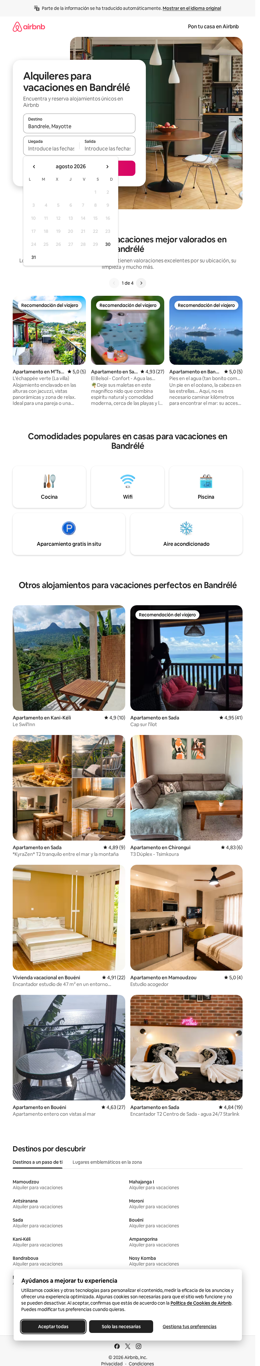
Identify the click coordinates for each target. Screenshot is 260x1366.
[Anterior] (114, 283)
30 (108, 244)
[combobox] (79, 126)
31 (33, 257)
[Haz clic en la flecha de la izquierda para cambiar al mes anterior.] (34, 167)
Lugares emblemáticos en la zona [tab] (107, 1162)
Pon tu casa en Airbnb (213, 26)
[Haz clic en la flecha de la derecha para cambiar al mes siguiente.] (107, 167)
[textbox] (51, 148)
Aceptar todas (53, 1326)
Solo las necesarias (120, 1326)
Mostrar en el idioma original (192, 8)
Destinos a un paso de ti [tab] (37, 1162)
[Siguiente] (141, 283)
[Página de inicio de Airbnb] (29, 27)
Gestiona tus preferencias (190, 1326)
